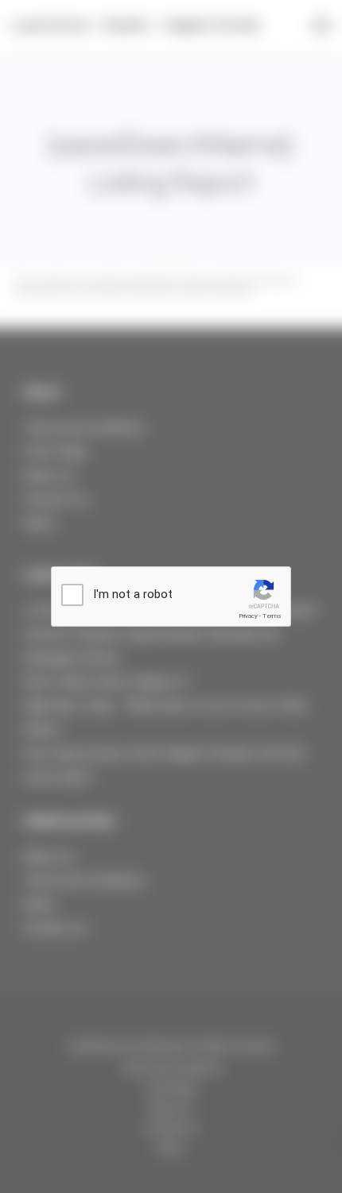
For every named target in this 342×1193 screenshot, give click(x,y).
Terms (272, 616)
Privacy (248, 616)
